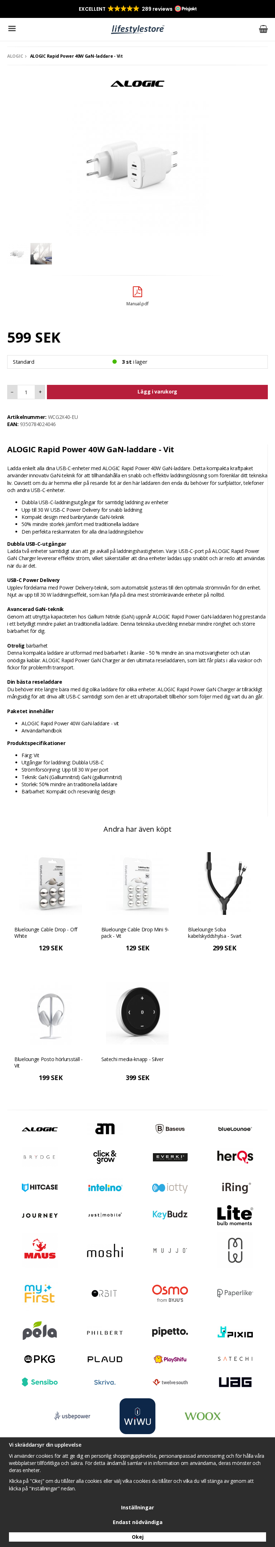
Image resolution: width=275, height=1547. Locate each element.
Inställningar (137, 1507)
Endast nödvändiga (138, 1522)
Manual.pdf (137, 304)
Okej (138, 1536)
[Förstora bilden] (137, 163)
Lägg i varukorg (157, 391)
